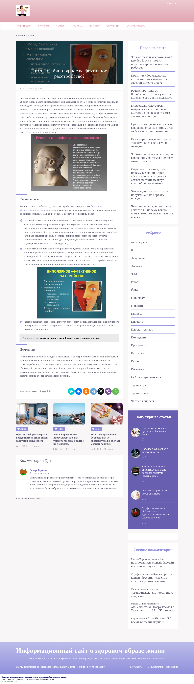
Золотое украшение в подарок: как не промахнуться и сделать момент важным (152, 157)
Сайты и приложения (146, 377)
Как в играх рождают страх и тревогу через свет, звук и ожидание (151, 142)
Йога (134, 290)
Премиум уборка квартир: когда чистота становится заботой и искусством (149, 79)
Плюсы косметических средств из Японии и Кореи (155, 431)
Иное (31, 35)
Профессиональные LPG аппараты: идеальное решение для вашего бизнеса (156, 513)
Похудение (112, 26)
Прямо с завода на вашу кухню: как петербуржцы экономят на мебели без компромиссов (152, 127)
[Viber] (108, 391)
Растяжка (137, 369)
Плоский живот (142, 329)
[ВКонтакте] (78, 391)
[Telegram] (93, 391)
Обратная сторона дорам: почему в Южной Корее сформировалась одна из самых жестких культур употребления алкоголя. (148, 176)
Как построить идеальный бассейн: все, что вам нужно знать (153, 562)
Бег (133, 250)
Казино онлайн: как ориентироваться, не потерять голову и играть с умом (154, 471)
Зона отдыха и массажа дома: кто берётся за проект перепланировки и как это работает (151, 62)
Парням (60, 26)
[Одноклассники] (86, 391)
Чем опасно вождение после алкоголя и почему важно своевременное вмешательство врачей (153, 212)
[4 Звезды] (47, 391)
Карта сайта (136, 667)
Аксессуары (139, 242)
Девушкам (44, 26)
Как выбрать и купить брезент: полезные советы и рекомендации (152, 577)
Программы (139, 345)
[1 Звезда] (40, 391)
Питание (94, 26)
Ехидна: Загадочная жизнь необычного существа (152, 592)
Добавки (137, 266)
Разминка (137, 353)
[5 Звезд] (50, 391)
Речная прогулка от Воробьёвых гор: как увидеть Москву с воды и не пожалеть (151, 94)
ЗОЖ (134, 274)
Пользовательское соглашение (163, 667)
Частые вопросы (135, 26)
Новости (137, 305)
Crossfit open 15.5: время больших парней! (151, 620)
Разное (135, 361)
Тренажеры (139, 385)
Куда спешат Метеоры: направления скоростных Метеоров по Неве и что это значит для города (150, 111)
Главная (171, 3)
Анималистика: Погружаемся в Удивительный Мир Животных (152, 608)
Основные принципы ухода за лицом (154, 492)
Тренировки (24, 26)
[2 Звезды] (43, 391)
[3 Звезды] (45, 391)
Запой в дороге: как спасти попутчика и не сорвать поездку (149, 194)
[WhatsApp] (115, 391)
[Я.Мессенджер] (71, 391)
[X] (100, 391)
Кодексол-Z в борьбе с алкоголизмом (155, 450)
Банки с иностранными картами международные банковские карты (28, 679)
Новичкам (77, 26)
